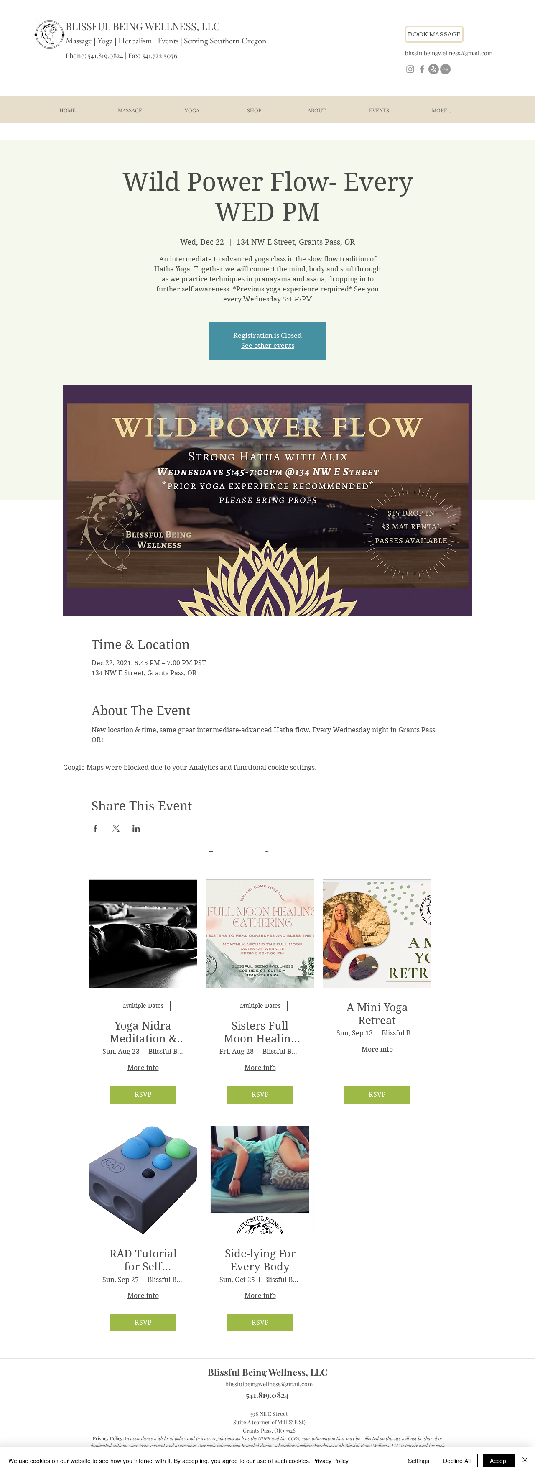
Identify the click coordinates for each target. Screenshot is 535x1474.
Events (169, 40)
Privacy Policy (330, 1460)
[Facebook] (422, 69)
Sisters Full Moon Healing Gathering (260, 1032)
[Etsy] (445, 69)
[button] (130, 110)
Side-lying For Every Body (260, 1260)
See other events (267, 346)
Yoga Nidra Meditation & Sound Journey (143, 1032)
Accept (499, 1460)
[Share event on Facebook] (95, 828)
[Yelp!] (433, 69)
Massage (79, 40)
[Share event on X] (116, 828)
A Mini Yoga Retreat (377, 1014)
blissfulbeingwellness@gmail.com (269, 1384)
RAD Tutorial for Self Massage (143, 1260)
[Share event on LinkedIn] (136, 828)
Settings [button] (418, 1460)
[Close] (525, 1460)
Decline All (457, 1460)
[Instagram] (410, 69)
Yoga (105, 40)
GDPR (264, 1438)
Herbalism (135, 40)
